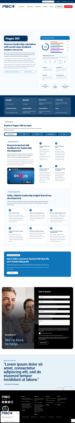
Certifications (38, 6)
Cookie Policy (7, 421)
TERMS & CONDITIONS (25, 417)
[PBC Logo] (8, 6)
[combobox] (47, 2)
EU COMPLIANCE (58, 417)
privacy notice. (66, 335)
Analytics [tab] (37, 134)
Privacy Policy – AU (12, 421)
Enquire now (12, 272)
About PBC (58, 1)
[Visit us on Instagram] (9, 402)
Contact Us (59, 6)
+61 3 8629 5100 (39, 402)
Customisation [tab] (51, 134)
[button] (17, 413)
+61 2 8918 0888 (26, 401)
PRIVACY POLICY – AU (34, 417)
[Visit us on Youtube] (12, 402)
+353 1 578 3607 (62, 402)
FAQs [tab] (64, 134)
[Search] (53, 2)
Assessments (30, 6)
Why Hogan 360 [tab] (11, 134)
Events (51, 6)
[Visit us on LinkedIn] (3, 402)
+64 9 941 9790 (50, 402)
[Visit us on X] (6, 402)
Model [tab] (24, 134)
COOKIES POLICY (51, 417)
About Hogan (64, 1)
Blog (69, 1)
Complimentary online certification (12, 71)
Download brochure (28, 71)
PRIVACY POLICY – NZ (43, 417)
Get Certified (68, 6)
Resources (45, 6)
